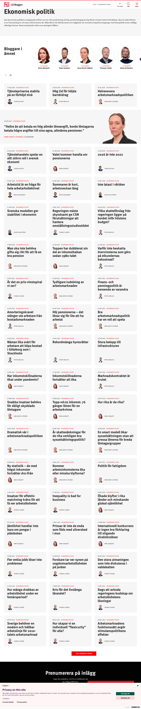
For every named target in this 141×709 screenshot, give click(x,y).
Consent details (8, 702)
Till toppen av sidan (84, 654)
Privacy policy (22, 702)
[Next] (10, 75)
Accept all (125, 694)
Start (95, 4)
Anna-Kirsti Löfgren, (13, 137)
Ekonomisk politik (22, 87)
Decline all (125, 698)
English (5, 685)
